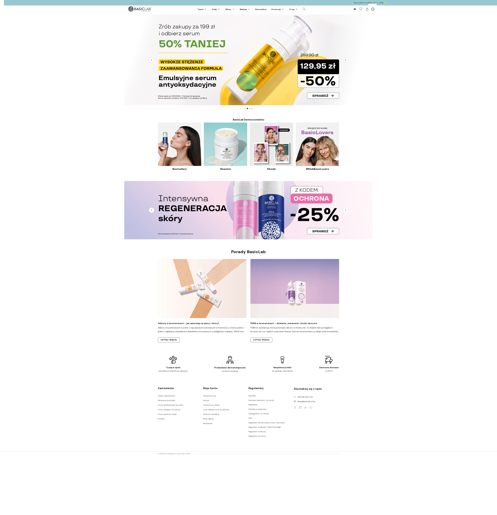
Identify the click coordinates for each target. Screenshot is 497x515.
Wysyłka (251, 396)
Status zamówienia (166, 396)
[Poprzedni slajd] (151, 59)
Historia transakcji (211, 414)
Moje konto (210, 388)
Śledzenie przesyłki (166, 400)
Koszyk (206, 400)
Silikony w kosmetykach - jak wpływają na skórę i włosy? (188, 323)
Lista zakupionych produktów (216, 410)
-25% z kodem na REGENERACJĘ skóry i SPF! (252, 3)
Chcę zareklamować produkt (170, 405)
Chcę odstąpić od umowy (169, 410)
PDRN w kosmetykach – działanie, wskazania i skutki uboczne (283, 323)
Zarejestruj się (209, 396)
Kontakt (161, 419)
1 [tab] (245, 108)
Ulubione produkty (211, 405)
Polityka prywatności (257, 409)
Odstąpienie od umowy (258, 414)
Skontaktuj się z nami (308, 388)
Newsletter (208, 423)
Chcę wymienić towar (167, 414)
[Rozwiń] (205, 9)
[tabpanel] (248, 60)
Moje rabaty (208, 419)
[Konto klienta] (367, 9)
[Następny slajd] (345, 59)
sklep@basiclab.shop (306, 401)
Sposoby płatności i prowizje (261, 400)
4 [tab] (251, 108)
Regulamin (252, 405)
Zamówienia (166, 388)
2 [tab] (247, 108)
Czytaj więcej (169, 339)
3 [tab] (249, 108)
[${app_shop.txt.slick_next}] (345, 210)
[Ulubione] (360, 9)
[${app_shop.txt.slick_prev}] (151, 210)
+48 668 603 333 (305, 397)
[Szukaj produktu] (304, 9)
